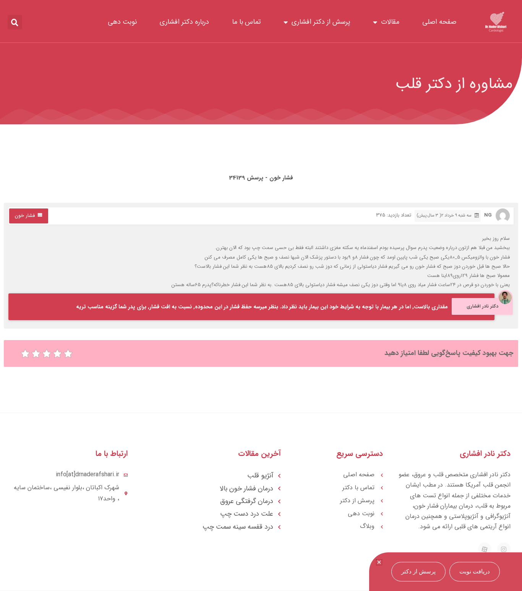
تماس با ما (246, 21)
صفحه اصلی (439, 21)
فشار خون (25, 216)
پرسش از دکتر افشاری (321, 21)
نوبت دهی (122, 21)
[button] (15, 22)
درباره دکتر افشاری (184, 21)
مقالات (390, 21)
